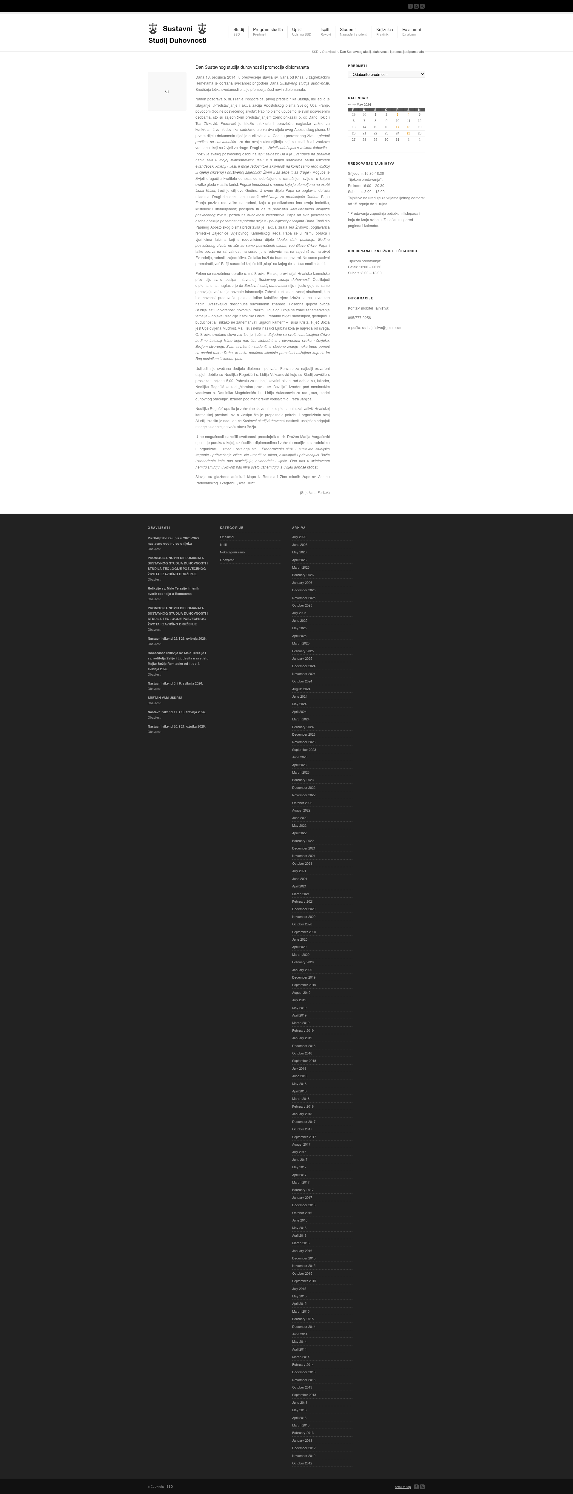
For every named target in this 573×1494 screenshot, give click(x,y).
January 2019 (302, 1037)
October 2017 (302, 1128)
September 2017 (304, 1136)
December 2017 (303, 1121)
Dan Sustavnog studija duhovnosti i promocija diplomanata (252, 67)
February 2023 (303, 779)
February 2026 (303, 574)
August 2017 (301, 1144)
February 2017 (303, 1189)
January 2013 (302, 1440)
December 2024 (303, 665)
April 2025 (299, 635)
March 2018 (300, 1098)
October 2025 (302, 605)
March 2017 (300, 1182)
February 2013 (303, 1432)
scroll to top (403, 1487)
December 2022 (303, 787)
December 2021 (303, 848)
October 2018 (302, 1053)
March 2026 (300, 567)
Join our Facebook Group (410, 6)
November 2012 (303, 1455)
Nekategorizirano (232, 551)
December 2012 (303, 1447)
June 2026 (299, 544)
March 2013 (300, 1425)
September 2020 (304, 931)
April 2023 (299, 764)
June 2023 (299, 756)
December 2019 (303, 977)
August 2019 (301, 992)
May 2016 (299, 1227)
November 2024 (303, 673)
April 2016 (299, 1235)
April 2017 (299, 1174)
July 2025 (299, 612)
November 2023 (303, 741)
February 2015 (303, 1318)
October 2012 (302, 1463)
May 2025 (299, 627)
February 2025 (303, 650)
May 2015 (299, 1296)
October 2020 (302, 923)
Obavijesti (329, 51)
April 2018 (299, 1091)
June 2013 (299, 1402)
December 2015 (303, 1258)
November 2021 (303, 855)
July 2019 (299, 999)
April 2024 (299, 711)
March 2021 (300, 893)
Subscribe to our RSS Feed (416, 6)
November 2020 (303, 916)
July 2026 (299, 536)
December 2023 (303, 734)
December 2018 (303, 1045)
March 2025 (300, 643)
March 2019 (300, 1022)
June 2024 (299, 696)
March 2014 (300, 1356)
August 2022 (301, 810)
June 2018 (299, 1075)
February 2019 (303, 1030)
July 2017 (299, 1151)
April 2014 (299, 1349)
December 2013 (303, 1371)
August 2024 (301, 688)
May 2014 (299, 1341)
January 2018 (302, 1113)
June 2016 (299, 1220)
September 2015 (304, 1280)
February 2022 (303, 840)
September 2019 (304, 984)
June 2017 (299, 1159)
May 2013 (299, 1409)
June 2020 (299, 939)
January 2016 (302, 1250)
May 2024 (299, 703)
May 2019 (299, 1007)
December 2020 (303, 908)
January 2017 (302, 1197)
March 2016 (300, 1242)
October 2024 (302, 681)
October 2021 (302, 863)
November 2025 (303, 597)
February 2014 (303, 1364)
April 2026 (299, 559)
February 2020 (303, 961)
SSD (177, 32)
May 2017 (299, 1166)
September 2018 (304, 1060)
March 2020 (300, 954)
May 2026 (299, 551)
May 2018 (299, 1083)
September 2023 (304, 749)
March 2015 (300, 1311)
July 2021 (299, 870)
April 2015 (299, 1303)
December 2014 (303, 1326)
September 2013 (304, 1394)
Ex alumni (227, 536)
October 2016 (302, 1212)
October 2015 (302, 1273)
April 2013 (299, 1417)
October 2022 (302, 802)
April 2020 (299, 946)
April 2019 (299, 1015)
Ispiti (223, 544)
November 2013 (303, 1379)
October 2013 (302, 1387)
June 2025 (299, 620)
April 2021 (299, 886)
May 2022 (299, 825)
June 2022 (299, 817)
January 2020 (302, 969)
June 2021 (299, 878)
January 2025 (302, 658)
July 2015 (299, 1288)
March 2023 (300, 772)
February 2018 (303, 1106)
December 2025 (303, 589)
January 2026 (302, 582)
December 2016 (303, 1204)
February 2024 (303, 726)
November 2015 (303, 1265)
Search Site (422, 6)
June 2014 (299, 1333)
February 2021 (303, 901)
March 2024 (300, 719)
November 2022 (303, 794)
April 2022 (299, 832)
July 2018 (299, 1068)
